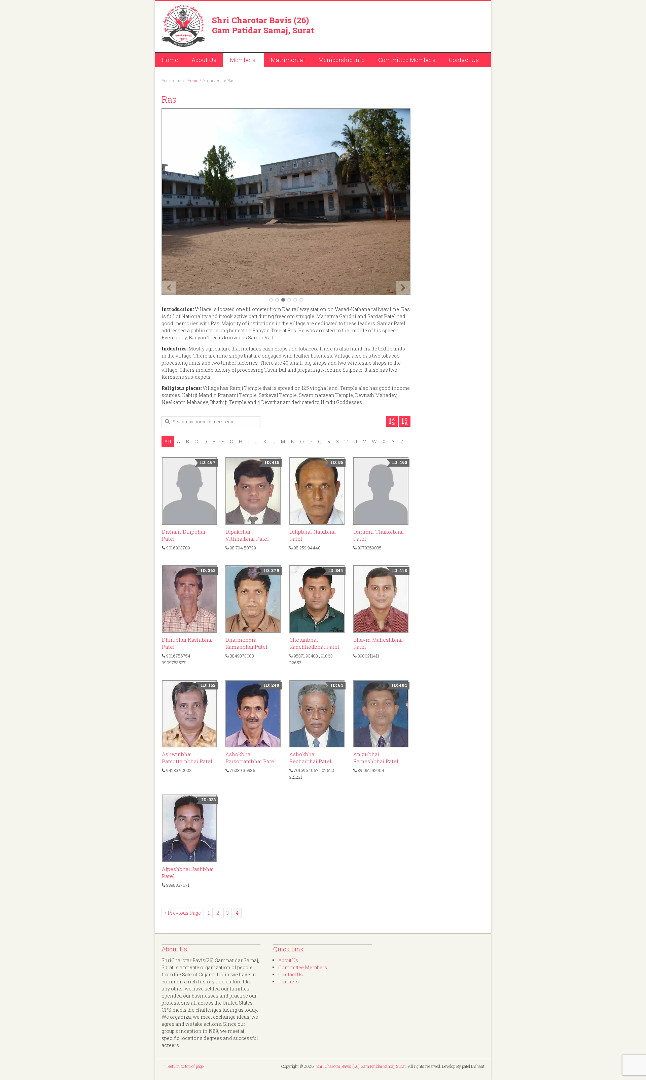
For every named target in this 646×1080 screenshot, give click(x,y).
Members (239, 61)
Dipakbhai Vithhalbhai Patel (247, 535)
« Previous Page (183, 913)
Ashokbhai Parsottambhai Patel (250, 758)
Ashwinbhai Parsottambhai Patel (187, 758)
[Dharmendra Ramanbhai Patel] (253, 599)
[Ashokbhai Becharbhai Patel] (317, 714)
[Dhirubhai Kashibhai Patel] (189, 599)
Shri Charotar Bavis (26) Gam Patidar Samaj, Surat (263, 25)
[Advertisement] (406, 25)
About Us (203, 60)
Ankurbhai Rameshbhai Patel (375, 758)
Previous (169, 288)
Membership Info (341, 60)
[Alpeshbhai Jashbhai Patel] (189, 828)
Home (170, 60)
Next (403, 288)
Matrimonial (288, 60)
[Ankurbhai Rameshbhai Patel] (380, 714)
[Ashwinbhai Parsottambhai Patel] (189, 714)
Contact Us (464, 60)
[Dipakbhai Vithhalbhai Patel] (253, 491)
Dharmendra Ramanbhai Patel (246, 643)
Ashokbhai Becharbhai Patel (310, 758)
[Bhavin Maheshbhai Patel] (380, 599)
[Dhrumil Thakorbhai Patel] (380, 491)
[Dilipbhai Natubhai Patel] (317, 491)
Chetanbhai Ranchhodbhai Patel (314, 643)
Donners (288, 981)
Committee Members (406, 60)
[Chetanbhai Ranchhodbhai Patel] (317, 599)
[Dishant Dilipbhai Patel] (189, 491)
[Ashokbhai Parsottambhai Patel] (253, 714)
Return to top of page (186, 1066)
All (167, 441)
